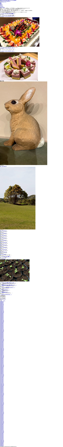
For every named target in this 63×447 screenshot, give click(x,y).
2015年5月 (2, 398)
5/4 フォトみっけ (3, 233)
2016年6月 (2, 388)
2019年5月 (2, 361)
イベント (1, 5)
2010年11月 (2, 441)
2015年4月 (2, 399)
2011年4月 (2, 437)
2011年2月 (2, 438)
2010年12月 (2, 440)
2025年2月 (2, 309)
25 (2, 299)
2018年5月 (2, 370)
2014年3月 (2, 409)
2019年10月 (2, 357)
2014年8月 (2, 405)
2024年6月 (2, 315)
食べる (1, 4)
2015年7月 (2, 397)
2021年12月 (2, 339)
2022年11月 (2, 330)
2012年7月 (2, 425)
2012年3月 (2, 428)
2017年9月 (2, 376)
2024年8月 (2, 314)
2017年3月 (2, 381)
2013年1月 (2, 420)
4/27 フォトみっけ (3, 249)
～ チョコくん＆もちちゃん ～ (6, 294)
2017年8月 (2, 377)
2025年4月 (2, 307)
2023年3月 (2, 327)
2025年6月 (2, 306)
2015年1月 (2, 401)
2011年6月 (2, 435)
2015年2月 (2, 401)
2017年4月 (2, 380)
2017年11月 (2, 375)
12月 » (4, 300)
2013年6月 (2, 416)
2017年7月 (2, 378)
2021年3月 (2, 346)
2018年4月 (2, 371)
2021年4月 (2, 345)
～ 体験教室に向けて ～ (4, 292)
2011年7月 (2, 434)
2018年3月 (2, 372)
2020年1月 (2, 354)
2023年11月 (2, 321)
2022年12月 (2, 329)
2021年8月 (2, 342)
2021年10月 (2, 340)
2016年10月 (2, 385)
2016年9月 (2, 386)
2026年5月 (2, 301)
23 (1, 299)
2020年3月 (2, 353)
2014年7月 (2, 406)
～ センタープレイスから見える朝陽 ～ (7, 13)
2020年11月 (2, 349)
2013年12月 (2, 412)
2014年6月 (2, 407)
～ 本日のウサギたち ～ (4, 289)
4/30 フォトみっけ (3, 242)
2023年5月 (2, 325)
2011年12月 (2, 430)
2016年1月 (2, 392)
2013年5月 (2, 417)
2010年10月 (2, 441)
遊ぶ (1, 2)
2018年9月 (2, 367)
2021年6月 (2, 343)
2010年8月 (2, 443)
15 (0, 298)
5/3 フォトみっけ (3, 235)
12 (3, 297)
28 (5, 299)
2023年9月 (2, 322)
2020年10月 (2, 350)
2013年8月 (2, 415)
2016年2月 (2, 391)
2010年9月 (2, 442)
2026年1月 (2, 303)
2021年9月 (2, 341)
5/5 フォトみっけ (3, 230)
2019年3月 (2, 362)
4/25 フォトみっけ (3, 254)
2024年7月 (2, 314)
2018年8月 (2, 368)
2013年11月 (2, 412)
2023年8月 (2, 323)
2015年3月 (2, 400)
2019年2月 (2, 363)
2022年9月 (2, 332)
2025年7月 (2, 305)
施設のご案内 (2, 7)
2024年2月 (2, 318)
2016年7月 (2, 387)
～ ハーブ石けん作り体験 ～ (5, 256)
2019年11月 (2, 356)
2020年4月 (2, 352)
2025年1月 (2, 310)
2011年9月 (2, 433)
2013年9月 (2, 414)
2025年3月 (2, 308)
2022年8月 (2, 332)
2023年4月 (2, 326)
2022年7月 (2, 333)
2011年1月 (2, 439)
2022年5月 (2, 335)
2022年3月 (2, 336)
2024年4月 (2, 317)
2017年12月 (2, 374)
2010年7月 (2, 444)
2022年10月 (2, 331)
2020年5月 (2, 351)
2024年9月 (2, 313)
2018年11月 (2, 365)
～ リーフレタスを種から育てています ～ (8, 282)
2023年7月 (2, 324)
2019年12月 (2, 355)
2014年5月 (2, 408)
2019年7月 (2, 359)
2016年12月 (2, 383)
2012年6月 (2, 426)
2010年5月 (2, 445)
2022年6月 (2, 334)
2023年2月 (2, 328)
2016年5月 (2, 389)
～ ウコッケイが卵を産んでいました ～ (7, 287)
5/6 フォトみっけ (3, 166)
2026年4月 (2, 302)
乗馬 (1, 3)
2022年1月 (2, 338)
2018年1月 (2, 373)
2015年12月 (2, 393)
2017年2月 (2, 382)
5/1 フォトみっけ (3, 240)
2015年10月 (2, 394)
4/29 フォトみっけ (3, 244)
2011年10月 (2, 432)
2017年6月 (2, 379)
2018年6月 (2, 369)
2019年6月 (2, 360)
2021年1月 (2, 347)
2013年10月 (2, 413)
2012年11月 (2, 422)
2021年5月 (2, 344)
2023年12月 (2, 320)
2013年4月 (2, 418)
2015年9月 (2, 395)
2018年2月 (2, 372)
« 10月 (1, 300)
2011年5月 (2, 436)
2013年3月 (2, 419)
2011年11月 (2, 431)
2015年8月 (2, 396)
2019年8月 (2, 358)
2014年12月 (2, 402)
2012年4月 (2, 427)
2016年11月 (2, 384)
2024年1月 (2, 319)
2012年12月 (2, 421)
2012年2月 (2, 429)
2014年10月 (2, 404)
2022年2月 (2, 337)
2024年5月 (2, 316)
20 (4, 298)
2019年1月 (2, 364)
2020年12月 (2, 348)
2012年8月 (2, 424)
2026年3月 (2, 303)
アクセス (1, 6)
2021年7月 (2, 343)
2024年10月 (2, 312)
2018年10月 (2, 366)
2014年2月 (2, 410)
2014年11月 (2, 403)
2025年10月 (2, 304)
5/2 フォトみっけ (3, 237)
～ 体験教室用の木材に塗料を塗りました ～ (8, 285)
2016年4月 (2, 390)
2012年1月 (2, 430)
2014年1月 (2, 411)
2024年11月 (2, 311)
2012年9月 (2, 423)
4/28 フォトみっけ (3, 247)
